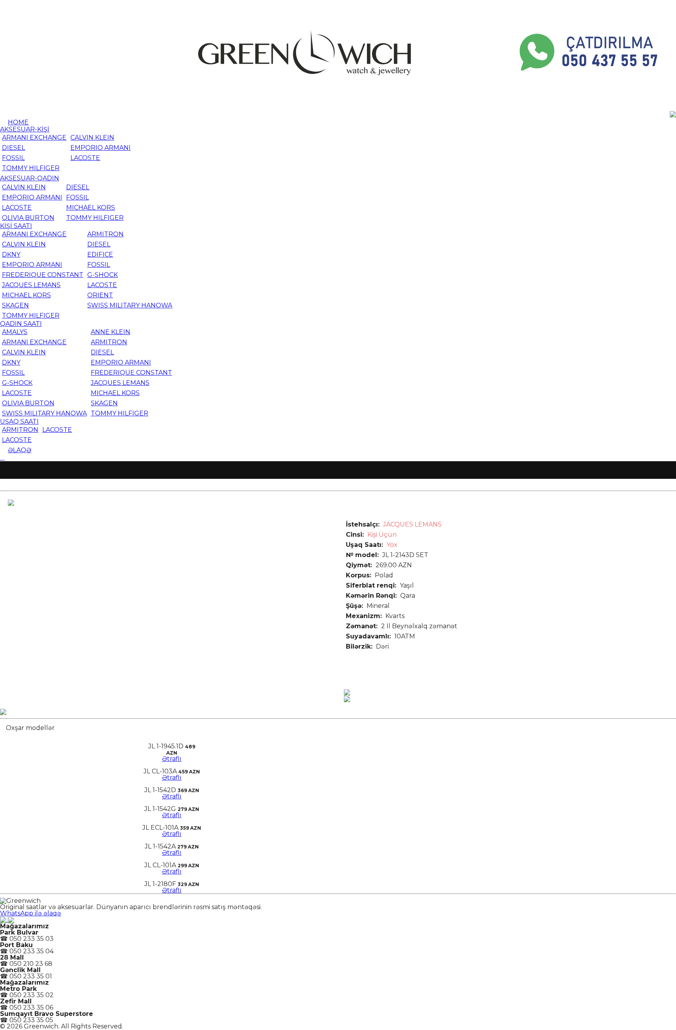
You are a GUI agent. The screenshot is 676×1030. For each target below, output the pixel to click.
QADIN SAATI (21, 323)
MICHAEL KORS (90, 207)
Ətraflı (172, 758)
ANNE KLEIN (110, 332)
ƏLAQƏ (19, 450)
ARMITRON (105, 234)
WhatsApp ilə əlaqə (30, 913)
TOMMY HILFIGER (30, 168)
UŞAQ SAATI (19, 421)
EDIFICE (100, 254)
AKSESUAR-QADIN (29, 178)
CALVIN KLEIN (92, 137)
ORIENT (100, 295)
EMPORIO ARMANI (100, 147)
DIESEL (13, 147)
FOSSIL (13, 158)
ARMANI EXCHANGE (34, 137)
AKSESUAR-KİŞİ (24, 129)
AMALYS (14, 332)
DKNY (11, 254)
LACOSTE (85, 158)
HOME (18, 122)
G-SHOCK (102, 275)
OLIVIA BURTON (28, 217)
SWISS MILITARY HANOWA (129, 305)
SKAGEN (15, 305)
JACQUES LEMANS (31, 285)
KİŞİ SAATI (16, 226)
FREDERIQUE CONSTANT (42, 275)
